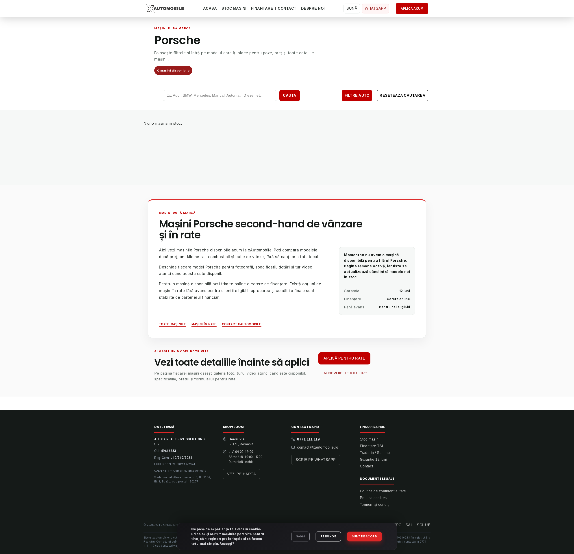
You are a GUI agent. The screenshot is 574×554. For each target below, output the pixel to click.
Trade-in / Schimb (375, 453)
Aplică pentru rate (344, 358)
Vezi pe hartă (241, 474)
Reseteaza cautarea (402, 95)
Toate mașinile (172, 324)
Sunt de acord (364, 536)
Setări (300, 536)
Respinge (328, 536)
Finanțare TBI (371, 446)
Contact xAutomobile (241, 324)
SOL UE (423, 525)
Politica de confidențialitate (383, 491)
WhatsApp (375, 8)
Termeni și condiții (375, 504)
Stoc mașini (370, 439)
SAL (409, 525)
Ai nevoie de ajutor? (345, 373)
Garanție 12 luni (373, 459)
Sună (351, 8)
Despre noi (313, 8)
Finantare (262, 8)
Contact (287, 8)
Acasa (210, 8)
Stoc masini (234, 8)
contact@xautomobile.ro (317, 447)
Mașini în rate (204, 324)
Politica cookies (373, 498)
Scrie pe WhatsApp (316, 460)
